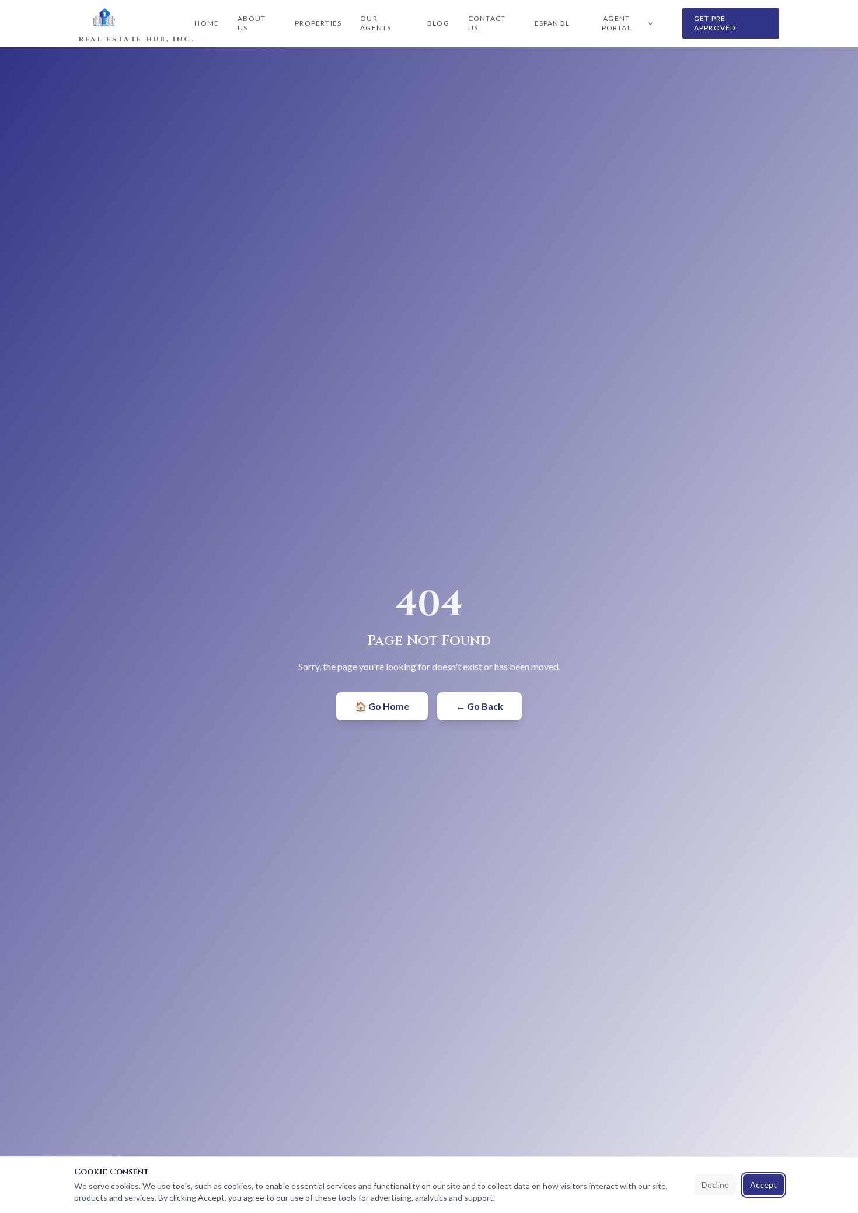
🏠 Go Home (382, 706)
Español (552, 23)
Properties (318, 23)
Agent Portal (617, 23)
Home (206, 23)
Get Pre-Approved (715, 23)
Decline (715, 1185)
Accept (763, 1185)
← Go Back (479, 706)
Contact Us (486, 23)
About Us (252, 23)
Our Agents (375, 23)
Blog (438, 23)
